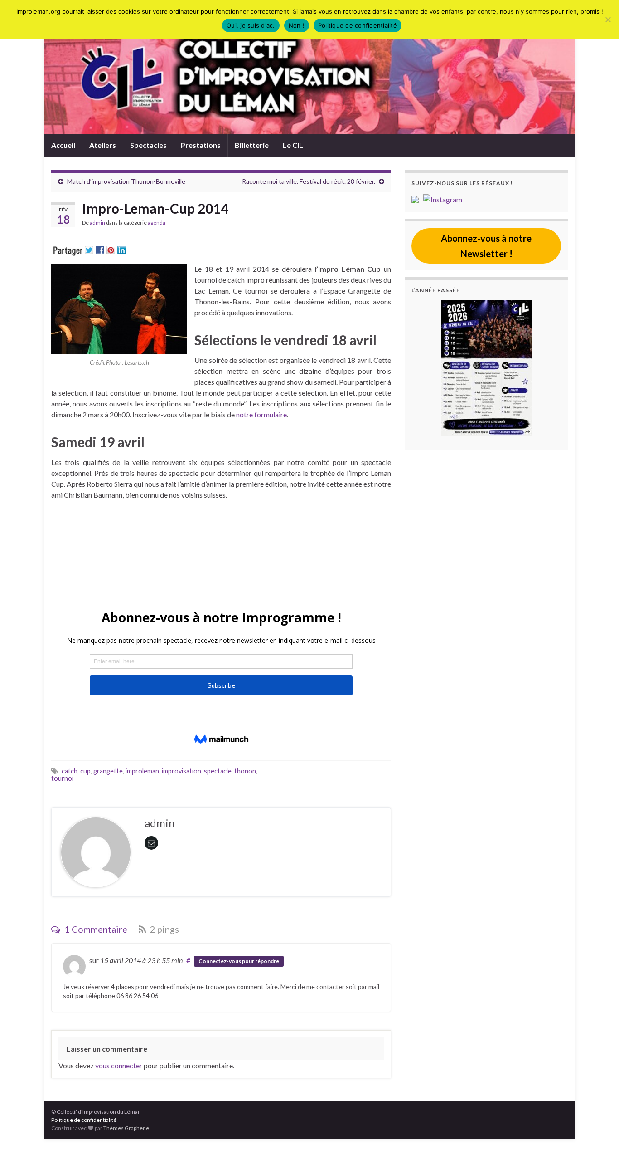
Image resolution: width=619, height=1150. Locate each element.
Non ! (297, 25)
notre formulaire (261, 414)
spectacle (218, 771)
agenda (156, 222)
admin (97, 222)
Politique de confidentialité (83, 1119)
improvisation (181, 771)
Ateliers (102, 145)
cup (85, 771)
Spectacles (148, 145)
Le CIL (293, 145)
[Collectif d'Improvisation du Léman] (417, 198)
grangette (108, 771)
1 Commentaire (95, 929)
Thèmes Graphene (126, 1128)
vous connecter (118, 1065)
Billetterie (252, 145)
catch (69, 771)
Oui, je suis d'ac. (251, 25)
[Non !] (607, 19)
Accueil (63, 145)
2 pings (163, 929)
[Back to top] (598, 1129)
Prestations (201, 145)
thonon (245, 771)
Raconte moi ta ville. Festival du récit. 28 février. (308, 181)
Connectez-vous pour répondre (238, 961)
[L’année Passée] (486, 368)
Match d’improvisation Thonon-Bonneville (126, 181)
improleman (142, 771)
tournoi (62, 778)
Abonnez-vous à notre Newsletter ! (486, 246)
